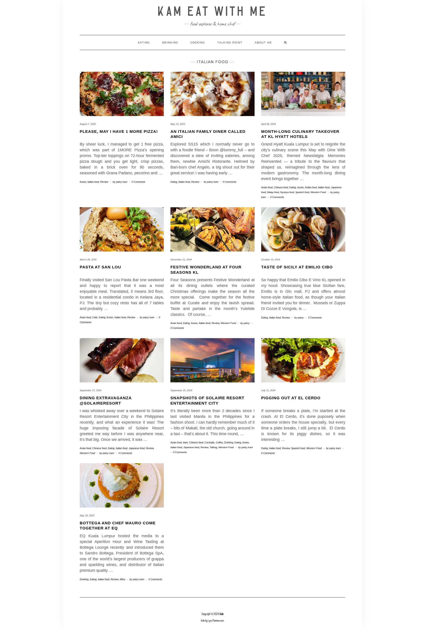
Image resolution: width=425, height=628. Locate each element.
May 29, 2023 (87, 515)
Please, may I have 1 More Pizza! (119, 131)
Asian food (266, 187)
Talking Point (229, 42)
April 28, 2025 (268, 124)
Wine (122, 579)
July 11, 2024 (268, 390)
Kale (222, 614)
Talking (213, 447)
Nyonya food (287, 192)
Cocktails (209, 442)
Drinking (170, 42)
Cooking (198, 42)
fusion (83, 181)
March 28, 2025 (88, 259)
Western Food (318, 192)
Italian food (93, 181)
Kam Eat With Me (212, 11)
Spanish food (302, 192)
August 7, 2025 (88, 124)
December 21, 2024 (181, 259)
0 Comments (138, 181)
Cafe (94, 317)
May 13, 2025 (177, 124)
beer (185, 442)
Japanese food (137, 448)
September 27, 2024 (90, 390)
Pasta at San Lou (100, 267)
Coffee (219, 442)
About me (263, 42)
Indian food (311, 187)
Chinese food (281, 187)
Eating (144, 42)
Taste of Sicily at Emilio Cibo (297, 267)
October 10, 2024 (270, 259)
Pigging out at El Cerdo (291, 398)
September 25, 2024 (181, 390)
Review (104, 181)
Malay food (273, 192)
